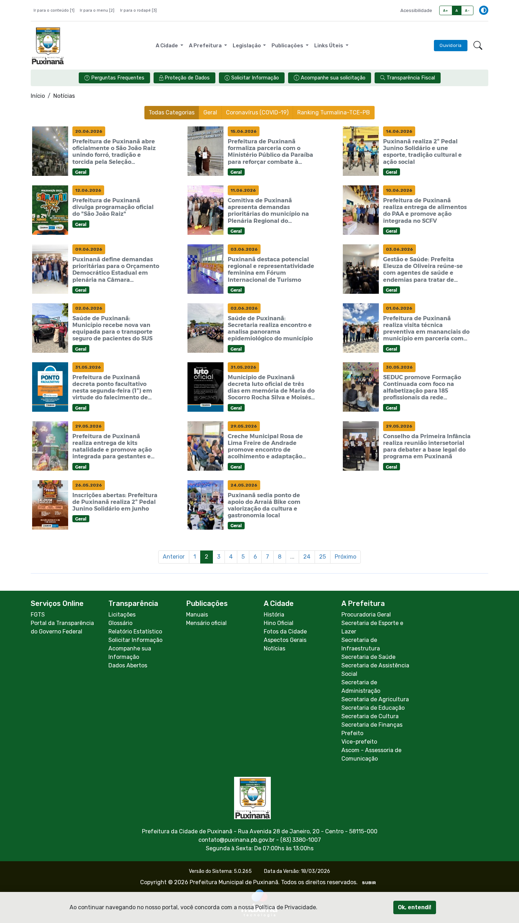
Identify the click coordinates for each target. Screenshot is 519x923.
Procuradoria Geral (366, 614)
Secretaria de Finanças (371, 724)
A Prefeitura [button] (206, 45)
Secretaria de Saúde (368, 657)
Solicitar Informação (135, 640)
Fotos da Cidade (285, 631)
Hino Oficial (278, 623)
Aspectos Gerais (285, 640)
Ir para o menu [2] (97, 10)
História (274, 614)
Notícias (274, 648)
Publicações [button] (288, 45)
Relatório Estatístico (135, 631)
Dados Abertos (127, 665)
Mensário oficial (206, 623)
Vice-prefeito (359, 741)
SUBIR (369, 882)
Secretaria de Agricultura (375, 699)
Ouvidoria (451, 45)
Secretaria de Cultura (370, 716)
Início (38, 96)
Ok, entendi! (414, 907)
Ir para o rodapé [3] (138, 10)
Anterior (174, 556)
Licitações (122, 614)
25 (322, 556)
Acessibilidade (416, 10)
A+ (445, 10)
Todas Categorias (172, 112)
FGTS (38, 614)
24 (306, 556)
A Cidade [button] (167, 45)
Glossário (120, 623)
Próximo (345, 556)
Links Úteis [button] (329, 45)
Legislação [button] (247, 45)
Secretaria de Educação (373, 707)
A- (467, 10)
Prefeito (352, 733)
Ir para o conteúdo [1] (54, 10)
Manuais (197, 614)
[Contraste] (483, 10)
